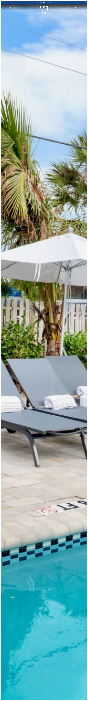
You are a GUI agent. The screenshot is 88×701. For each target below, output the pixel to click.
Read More (57, 2)
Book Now (65, 7)
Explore (20, 7)
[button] (85, 2)
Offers (15, 7)
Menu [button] (77, 7)
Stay (10, 7)
